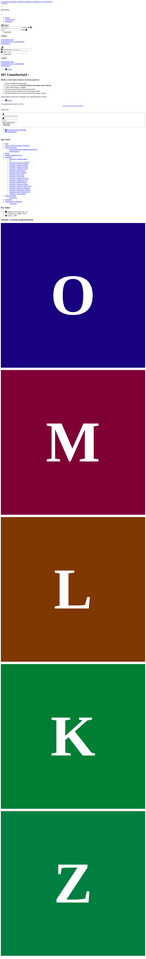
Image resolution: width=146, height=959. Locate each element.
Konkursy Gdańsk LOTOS (18, 169)
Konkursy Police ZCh (16, 174)
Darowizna (13, 198)
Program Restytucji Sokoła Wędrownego (23, 149)
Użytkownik (25, 27)
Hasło (23, 30)
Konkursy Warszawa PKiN (18, 165)
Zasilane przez (68, 106)
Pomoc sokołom (10, 196)
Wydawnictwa (14, 151)
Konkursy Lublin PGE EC (18, 180)
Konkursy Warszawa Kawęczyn (20, 186)
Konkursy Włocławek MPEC (19, 163)
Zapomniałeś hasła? (7, 40)
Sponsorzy (8, 200)
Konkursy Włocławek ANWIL (19, 190)
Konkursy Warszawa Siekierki (19, 188)
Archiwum (13, 203)
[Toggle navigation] (2, 6)
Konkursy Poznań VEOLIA (19, 178)
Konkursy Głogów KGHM (18, 167)
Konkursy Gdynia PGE (17, 171)
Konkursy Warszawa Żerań (18, 184)
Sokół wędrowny (11, 147)
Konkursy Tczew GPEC (17, 194)
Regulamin (9, 21)
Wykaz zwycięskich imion (18, 159)
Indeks (7, 18)
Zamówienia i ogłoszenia (13, 201)
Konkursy (8, 157)
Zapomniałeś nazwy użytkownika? (12, 42)
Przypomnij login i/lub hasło (16, 130)
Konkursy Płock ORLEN (18, 172)
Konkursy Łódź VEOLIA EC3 (19, 192)
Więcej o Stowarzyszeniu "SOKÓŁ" (17, 145)
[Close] (2, 14)
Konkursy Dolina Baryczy (18, 182)
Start (6, 144)
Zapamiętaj (7, 32)
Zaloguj (4, 36)
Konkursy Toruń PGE (16, 176)
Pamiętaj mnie (10, 123)
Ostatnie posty (10, 19)
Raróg (7, 153)
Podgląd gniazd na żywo (13, 155)
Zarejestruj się (5, 43)
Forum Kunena (78, 106)
